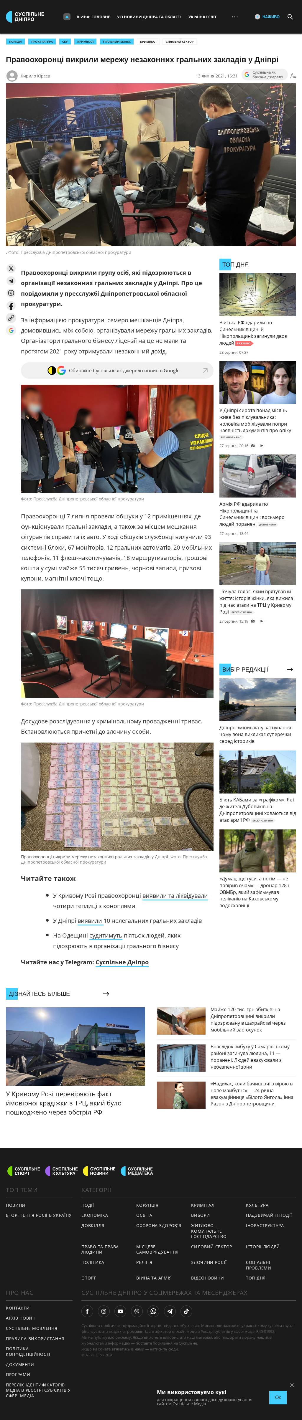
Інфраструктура (265, 1225)
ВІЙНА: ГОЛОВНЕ (93, 16)
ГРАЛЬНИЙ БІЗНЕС (117, 41)
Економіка (94, 1215)
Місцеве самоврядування (157, 1249)
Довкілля (92, 1225)
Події (87, 1205)
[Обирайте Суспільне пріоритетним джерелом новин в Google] (11, 330)
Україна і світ (202, 16)
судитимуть (105, 935)
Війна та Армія (154, 1278)
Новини (15, 1205)
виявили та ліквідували (175, 896)
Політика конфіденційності (28, 1351)
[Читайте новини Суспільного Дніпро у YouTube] (120, 1311)
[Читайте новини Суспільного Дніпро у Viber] (137, 1311)
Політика (92, 1262)
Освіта (144, 1215)
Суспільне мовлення (32, 1328)
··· (234, 17)
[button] (11, 268)
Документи (20, 1364)
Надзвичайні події (269, 1215)
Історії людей (263, 1246)
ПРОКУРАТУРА (42, 41)
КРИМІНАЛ (85, 41)
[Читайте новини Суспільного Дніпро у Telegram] (170, 1311)
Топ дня (256, 1278)
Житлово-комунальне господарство (208, 1231)
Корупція (147, 1205)
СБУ (65, 41)
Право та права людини (100, 1249)
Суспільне (188, 1343)
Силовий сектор (179, 41)
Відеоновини (207, 1278)
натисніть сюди (164, 1349)
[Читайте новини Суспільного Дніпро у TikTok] (186, 1311)
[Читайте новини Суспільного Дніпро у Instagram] (104, 1311)
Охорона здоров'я (158, 1225)
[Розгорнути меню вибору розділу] (66, 16)
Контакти (18, 1308)
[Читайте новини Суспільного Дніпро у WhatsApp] (153, 1311)
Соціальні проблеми (258, 1265)
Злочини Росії (208, 1262)
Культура (257, 1205)
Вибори (200, 1215)
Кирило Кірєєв (35, 76)
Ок (278, 1397)
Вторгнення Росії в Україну (39, 1215)
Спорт (88, 1278)
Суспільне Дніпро (122, 962)
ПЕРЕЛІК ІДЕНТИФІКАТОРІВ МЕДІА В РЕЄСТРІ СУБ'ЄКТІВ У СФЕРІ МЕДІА (38, 1390)
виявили (91, 921)
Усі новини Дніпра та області (149, 16)
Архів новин (21, 1318)
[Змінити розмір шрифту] (293, 76)
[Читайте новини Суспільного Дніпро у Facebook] (87, 1311)
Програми (18, 1374)
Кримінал (148, 41)
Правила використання (35, 1338)
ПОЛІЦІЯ (15, 41)
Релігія (144, 1262)
